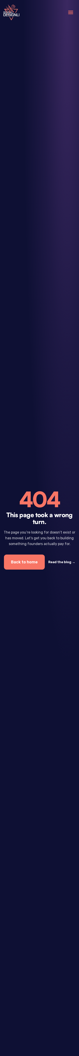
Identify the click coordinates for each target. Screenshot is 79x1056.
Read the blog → (61, 562)
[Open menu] (71, 12)
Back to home (24, 562)
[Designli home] (11, 12)
